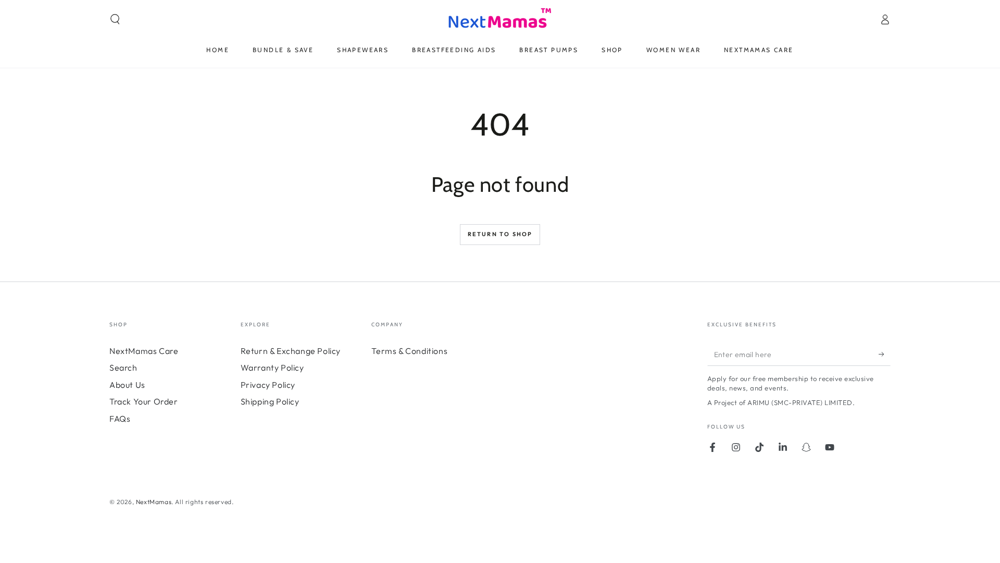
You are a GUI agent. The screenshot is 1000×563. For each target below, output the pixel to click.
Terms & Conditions (409, 351)
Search (123, 367)
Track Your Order (143, 401)
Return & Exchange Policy (291, 351)
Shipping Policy (270, 401)
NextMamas (153, 502)
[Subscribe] (885, 353)
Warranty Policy (272, 367)
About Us (127, 385)
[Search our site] (115, 19)
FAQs (119, 418)
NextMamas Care (143, 351)
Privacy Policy (268, 385)
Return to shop (500, 234)
